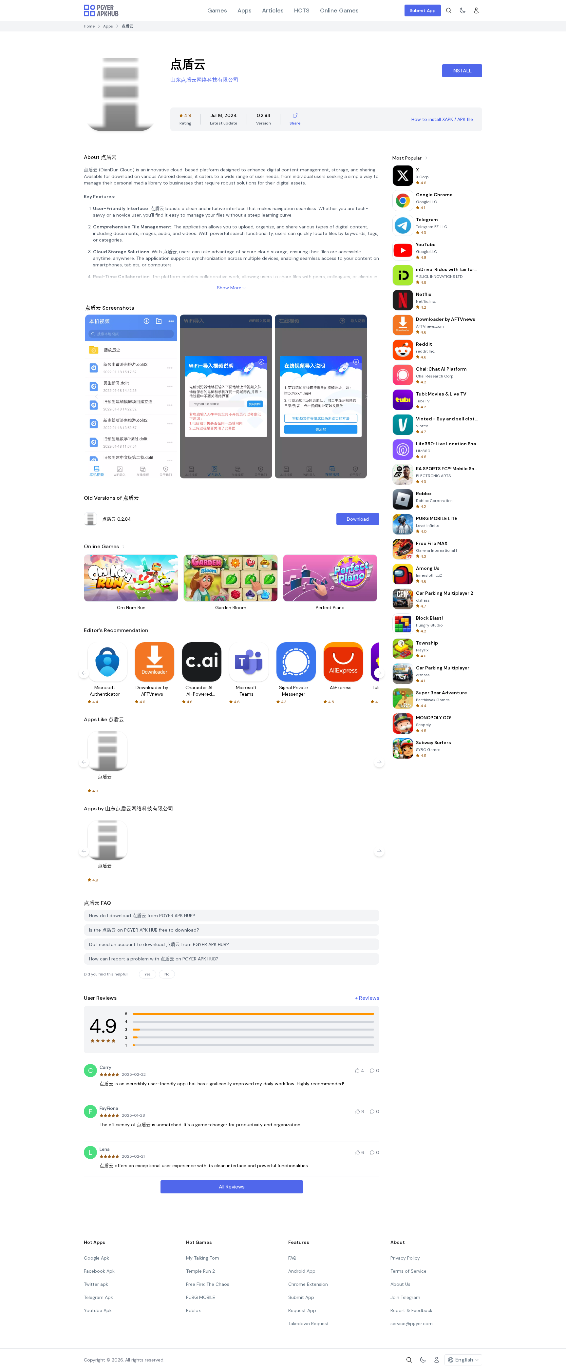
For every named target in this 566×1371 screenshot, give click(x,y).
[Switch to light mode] (462, 10)
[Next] (367, 396)
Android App (301, 1271)
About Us (400, 1284)
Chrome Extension (308, 1284)
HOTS (302, 10)
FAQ (292, 1258)
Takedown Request (308, 1323)
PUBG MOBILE (200, 1297)
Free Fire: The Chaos (207, 1284)
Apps (244, 10)
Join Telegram (405, 1297)
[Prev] (96, 396)
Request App (302, 1310)
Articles (273, 10)
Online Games (339, 10)
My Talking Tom (202, 1258)
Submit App (423, 10)
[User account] (476, 10)
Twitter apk (96, 1284)
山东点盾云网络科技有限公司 (204, 79)
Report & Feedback (411, 1310)
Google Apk (96, 1258)
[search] (449, 10)
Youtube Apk (98, 1310)
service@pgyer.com (411, 1323)
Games (217, 10)
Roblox (193, 1310)
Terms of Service (408, 1271)
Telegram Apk (98, 1297)
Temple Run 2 (200, 1271)
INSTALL (462, 70)
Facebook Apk (99, 1271)
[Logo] (101, 10)
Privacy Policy (405, 1258)
